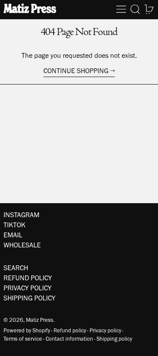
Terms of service (23, 338)
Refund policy (70, 330)
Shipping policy (114, 338)
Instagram (22, 215)
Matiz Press (39, 320)
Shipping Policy (29, 298)
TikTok (14, 225)
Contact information (69, 338)
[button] (135, 9)
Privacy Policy (27, 288)
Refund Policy (28, 278)
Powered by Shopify (27, 330)
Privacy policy (105, 330)
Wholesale (22, 245)
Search (16, 268)
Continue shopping (75, 71)
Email (13, 235)
